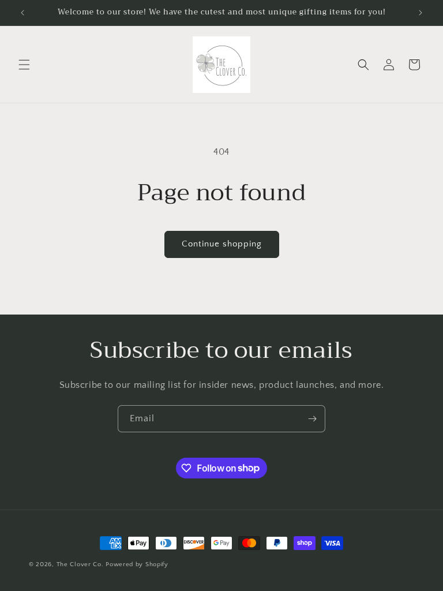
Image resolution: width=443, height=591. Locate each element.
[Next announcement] (420, 12)
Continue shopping (222, 244)
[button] (24, 64)
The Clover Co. (81, 564)
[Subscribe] (312, 418)
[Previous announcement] (22, 12)
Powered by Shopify (137, 564)
